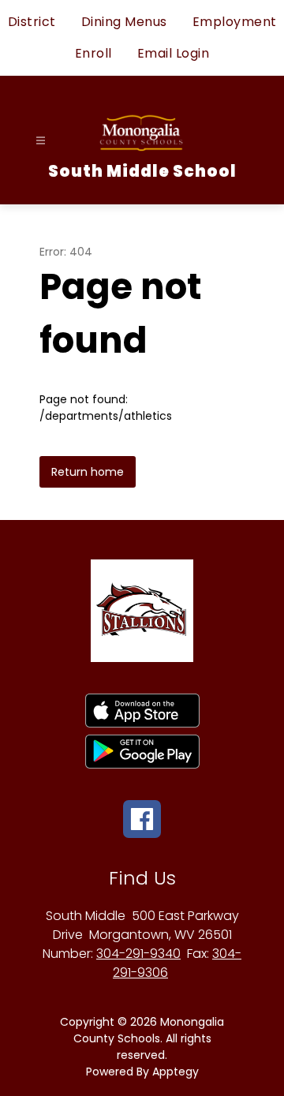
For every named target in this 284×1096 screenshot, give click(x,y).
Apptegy (175, 1071)
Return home (87, 472)
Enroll (93, 53)
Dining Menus (124, 22)
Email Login (173, 53)
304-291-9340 (138, 954)
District (32, 22)
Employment (234, 22)
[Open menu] (41, 141)
